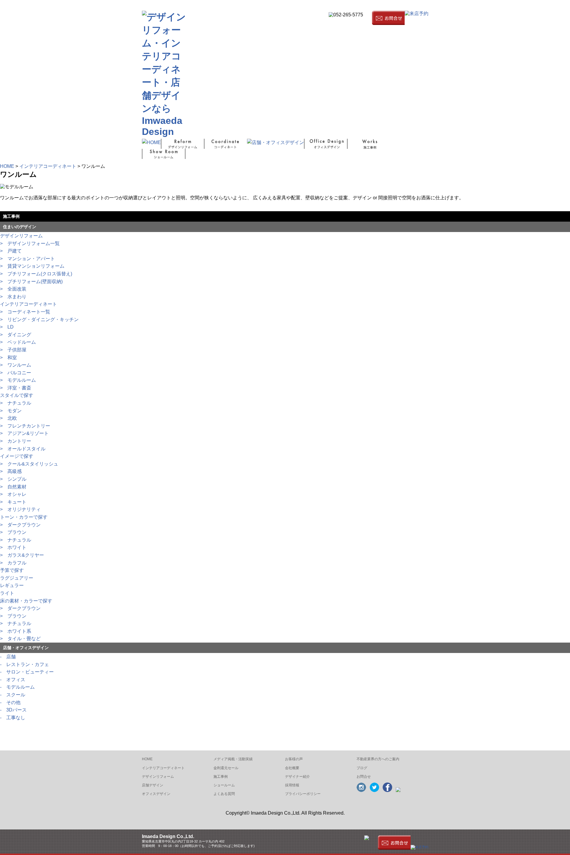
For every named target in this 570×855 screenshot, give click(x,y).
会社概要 (305, 4)
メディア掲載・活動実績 (233, 759)
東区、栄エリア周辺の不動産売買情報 (400, 4)
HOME (7, 166)
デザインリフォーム (158, 776)
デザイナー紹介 (297, 776)
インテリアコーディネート (47, 166)
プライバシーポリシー (303, 794)
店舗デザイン (152, 785)
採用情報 (292, 785)
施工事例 (220, 776)
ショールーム (224, 785)
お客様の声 (294, 759)
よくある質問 (224, 794)
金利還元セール (225, 768)
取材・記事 (359, 4)
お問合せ (364, 776)
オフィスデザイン (156, 794)
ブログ (322, 4)
